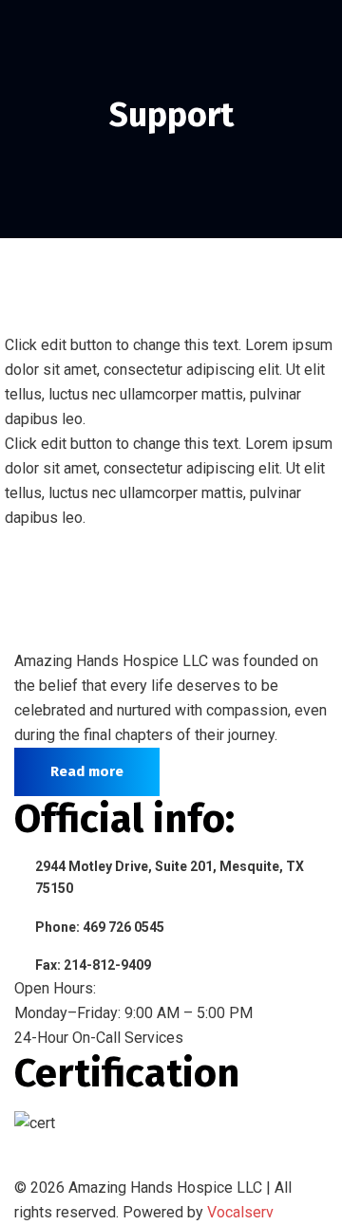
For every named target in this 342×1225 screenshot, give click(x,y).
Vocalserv (240, 1212)
